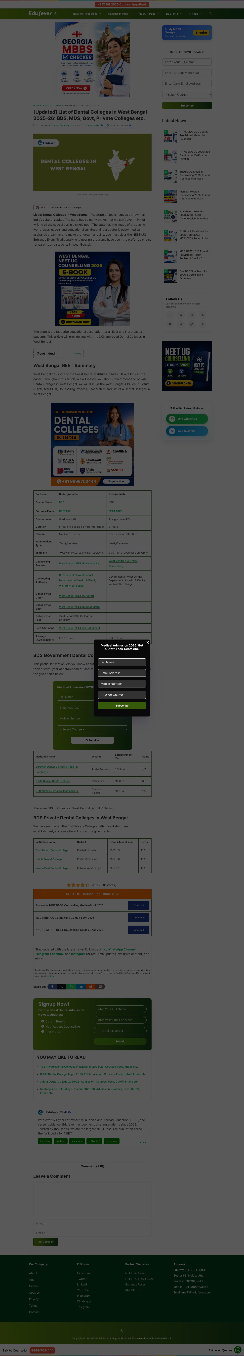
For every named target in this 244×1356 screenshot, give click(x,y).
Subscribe (122, 705)
